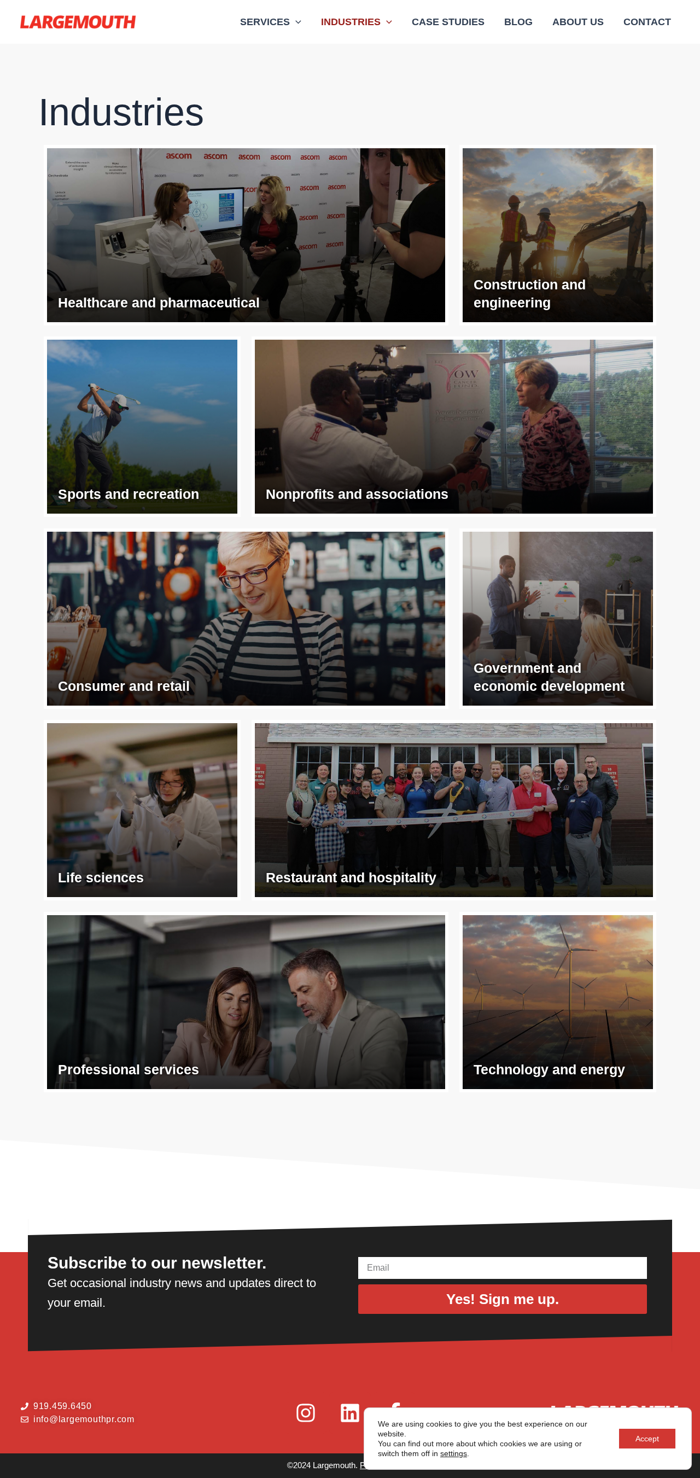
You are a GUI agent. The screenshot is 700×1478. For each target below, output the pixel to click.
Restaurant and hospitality (351, 877)
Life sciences (101, 877)
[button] (295, 22)
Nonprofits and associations (357, 494)
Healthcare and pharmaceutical (159, 302)
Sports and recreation (128, 494)
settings (453, 1453)
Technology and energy (549, 1069)
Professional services (128, 1069)
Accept (647, 1438)
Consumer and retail (124, 686)
